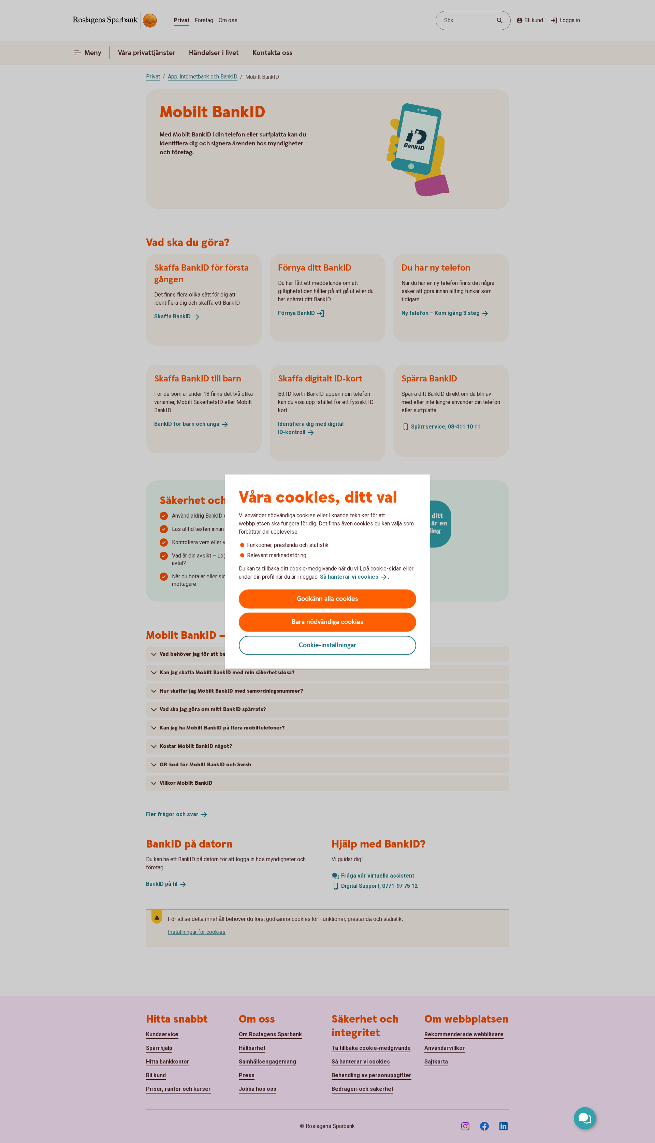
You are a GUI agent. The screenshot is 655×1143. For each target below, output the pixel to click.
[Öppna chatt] (585, 1118)
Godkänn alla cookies (327, 598)
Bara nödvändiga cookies (327, 622)
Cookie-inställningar (327, 645)
